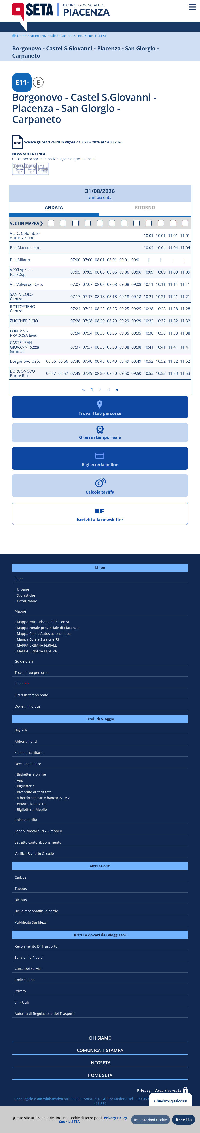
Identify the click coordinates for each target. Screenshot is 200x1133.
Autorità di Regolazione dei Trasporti (45, 1013)
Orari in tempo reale (31, 695)
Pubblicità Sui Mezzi (31, 922)
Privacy (20, 991)
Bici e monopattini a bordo (36, 911)
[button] (51, 223)
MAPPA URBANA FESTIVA (37, 651)
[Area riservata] (185, 1090)
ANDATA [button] (54, 207)
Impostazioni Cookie (150, 1119)
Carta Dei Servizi (28, 968)
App (20, 780)
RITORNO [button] (145, 207)
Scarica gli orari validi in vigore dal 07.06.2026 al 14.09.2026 (73, 142)
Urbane (23, 589)
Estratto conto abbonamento (38, 842)
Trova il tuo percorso (31, 672)
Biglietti (21, 730)
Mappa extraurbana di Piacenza (43, 621)
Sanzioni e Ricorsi (29, 957)
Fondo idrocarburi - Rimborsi (38, 831)
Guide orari (24, 661)
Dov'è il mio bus (27, 706)
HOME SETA (100, 1075)
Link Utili (22, 1002)
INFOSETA (100, 1063)
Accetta (183, 1120)
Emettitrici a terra (31, 803)
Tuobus (21, 888)
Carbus (20, 877)
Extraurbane (27, 601)
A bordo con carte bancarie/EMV (43, 797)
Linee (79, 36)
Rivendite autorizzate (34, 792)
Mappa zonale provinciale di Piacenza (48, 627)
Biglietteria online (31, 774)
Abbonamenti (26, 741)
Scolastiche (26, 595)
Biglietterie (26, 786)
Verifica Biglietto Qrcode (34, 853)
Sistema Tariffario (29, 752)
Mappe (20, 611)
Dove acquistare (28, 764)
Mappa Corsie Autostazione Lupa (44, 633)
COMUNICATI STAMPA (100, 1050)
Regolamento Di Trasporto (36, 946)
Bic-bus (21, 899)
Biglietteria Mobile (32, 809)
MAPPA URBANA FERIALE (37, 645)
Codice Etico (24, 980)
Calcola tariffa (26, 819)
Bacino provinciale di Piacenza (50, 36)
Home (21, 36)
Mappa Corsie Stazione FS (38, 639)
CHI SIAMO (100, 1038)
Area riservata (168, 1090)
